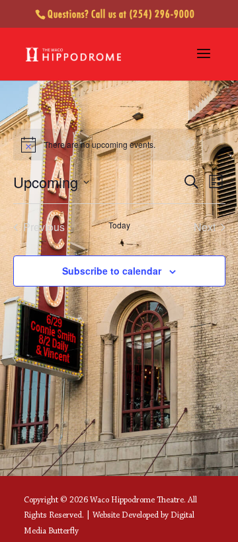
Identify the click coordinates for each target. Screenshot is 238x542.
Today (119, 225)
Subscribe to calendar (111, 270)
